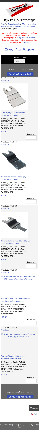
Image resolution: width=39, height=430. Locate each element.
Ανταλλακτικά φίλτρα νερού (11, 26)
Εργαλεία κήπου (29, 26)
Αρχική (22, 2)
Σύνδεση (30, 2)
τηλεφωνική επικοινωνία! (26, 38)
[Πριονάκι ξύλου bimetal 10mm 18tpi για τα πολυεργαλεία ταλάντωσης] (14, 237)
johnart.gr (15, 425)
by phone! (25, 42)
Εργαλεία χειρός (14, 24)
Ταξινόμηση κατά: (20, 57)
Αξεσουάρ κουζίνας (29, 24)
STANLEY (5, 80)
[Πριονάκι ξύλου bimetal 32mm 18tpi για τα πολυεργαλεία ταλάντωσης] (18, 279)
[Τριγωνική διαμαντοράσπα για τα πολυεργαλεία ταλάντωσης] (18, 336)
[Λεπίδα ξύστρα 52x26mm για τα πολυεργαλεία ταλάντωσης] (14, 109)
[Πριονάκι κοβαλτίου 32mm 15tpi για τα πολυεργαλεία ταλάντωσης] (14, 173)
